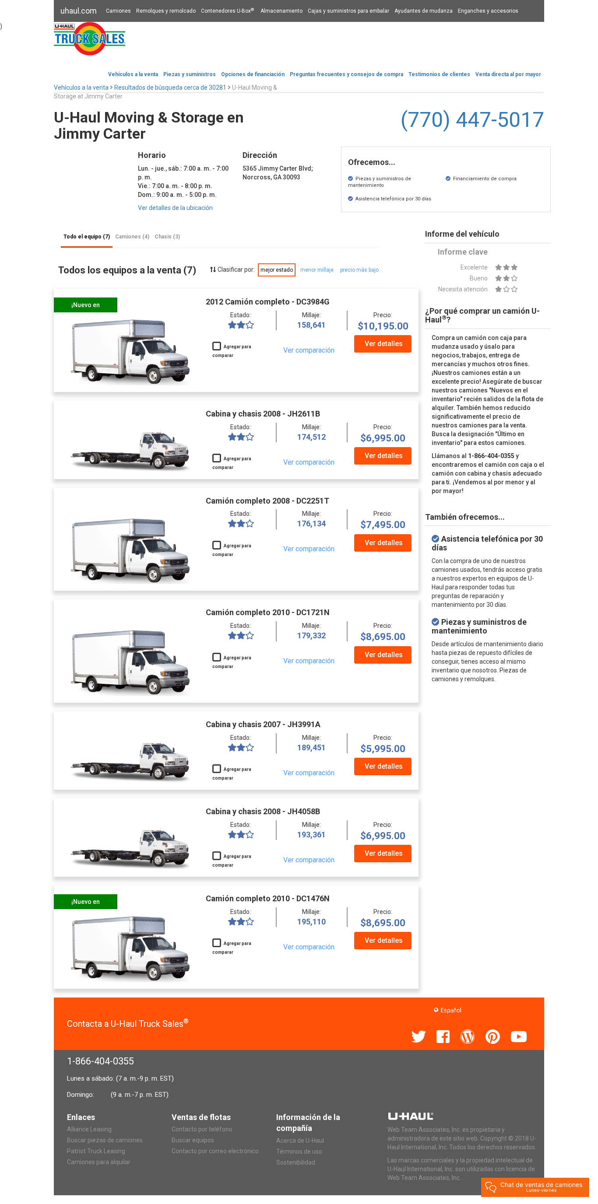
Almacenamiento (281, 11)
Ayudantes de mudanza (423, 11)
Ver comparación (308, 350)
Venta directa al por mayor (508, 74)
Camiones (118, 11)
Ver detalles (384, 344)
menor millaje (317, 270)
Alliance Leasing (89, 1129)
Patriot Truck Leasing (96, 1151)
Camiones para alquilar (98, 1162)
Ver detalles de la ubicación (175, 207)
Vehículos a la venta (133, 74)
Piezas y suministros (189, 74)
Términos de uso (299, 1151)
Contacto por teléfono (202, 1129)
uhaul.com (78, 10)
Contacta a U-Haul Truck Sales (128, 1023)
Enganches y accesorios (488, 11)
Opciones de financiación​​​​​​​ (253, 74)
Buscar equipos (193, 1140)
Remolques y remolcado (166, 11)
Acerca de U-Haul (300, 1140)
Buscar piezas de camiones (105, 1140)
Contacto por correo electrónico (215, 1151)
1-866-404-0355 (100, 1061)
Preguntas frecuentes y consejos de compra (346, 74)
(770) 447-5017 (472, 119)
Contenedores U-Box (227, 10)
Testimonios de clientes (439, 74)
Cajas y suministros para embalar (348, 11)
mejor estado (276, 270)
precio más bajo (359, 270)
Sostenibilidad (295, 1162)
